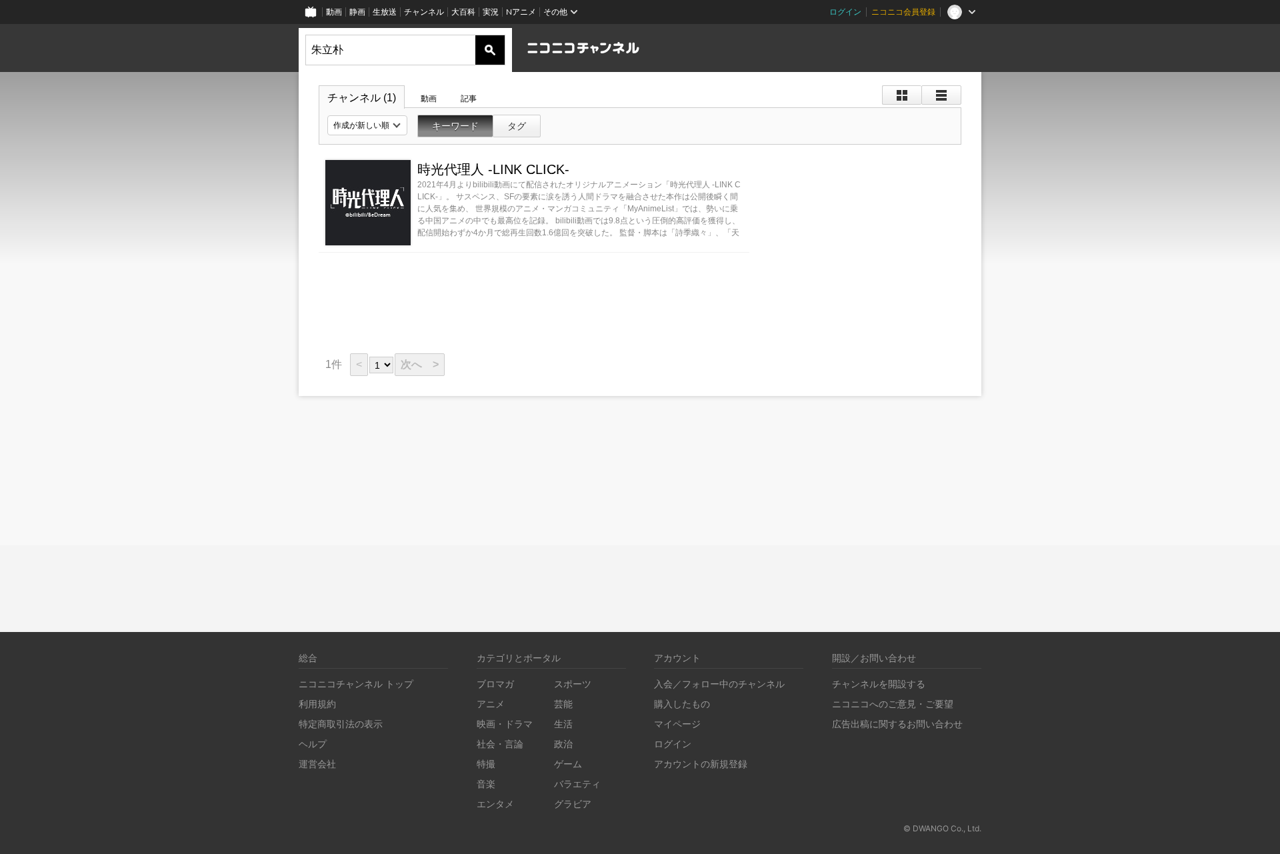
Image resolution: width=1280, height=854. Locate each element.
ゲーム (568, 763)
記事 (469, 98)
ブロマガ (495, 683)
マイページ (677, 723)
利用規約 (317, 703)
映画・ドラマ (505, 723)
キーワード (455, 126)
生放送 (385, 12)
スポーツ (572, 683)
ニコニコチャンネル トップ (356, 683)
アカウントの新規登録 (700, 763)
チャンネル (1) (361, 97)
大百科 (463, 12)
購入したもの (682, 703)
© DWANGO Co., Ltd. (942, 828)
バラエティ (577, 783)
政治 (563, 743)
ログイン (845, 12)
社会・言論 (500, 743)
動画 (334, 12)
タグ (516, 126)
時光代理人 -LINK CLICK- (493, 169)
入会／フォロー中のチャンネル (719, 683)
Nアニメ (521, 12)
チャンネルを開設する (878, 683)
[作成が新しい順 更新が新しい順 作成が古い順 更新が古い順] (367, 125)
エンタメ (495, 803)
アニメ (491, 703)
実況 (491, 12)
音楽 (486, 783)
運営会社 (317, 763)
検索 (490, 50)
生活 (563, 723)
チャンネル (424, 12)
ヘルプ (313, 743)
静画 (357, 12)
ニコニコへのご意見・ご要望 (892, 703)
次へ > (420, 364)
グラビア (572, 803)
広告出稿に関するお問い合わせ (897, 723)
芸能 (563, 703)
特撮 (486, 763)
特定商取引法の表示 (341, 723)
